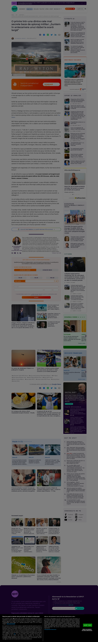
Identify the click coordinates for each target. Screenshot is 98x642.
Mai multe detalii (11, 623)
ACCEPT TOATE (87, 625)
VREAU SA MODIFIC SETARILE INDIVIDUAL (87, 630)
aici (14, 633)
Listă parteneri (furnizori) (50, 629)
